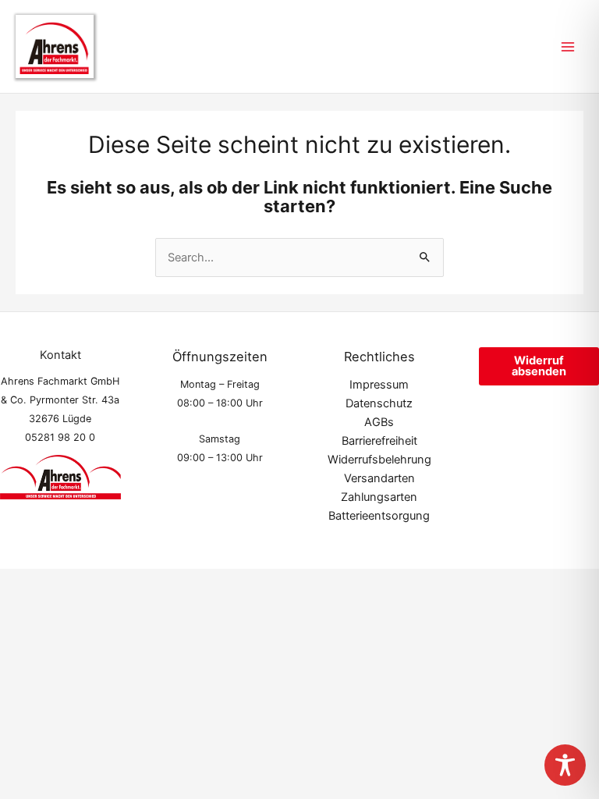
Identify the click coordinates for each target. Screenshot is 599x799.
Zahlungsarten (379, 497)
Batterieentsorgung (379, 516)
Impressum (379, 385)
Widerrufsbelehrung (379, 460)
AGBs (379, 422)
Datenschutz (379, 403)
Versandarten (379, 478)
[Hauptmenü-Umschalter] (567, 46)
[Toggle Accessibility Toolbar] (565, 765)
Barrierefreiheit (379, 441)
